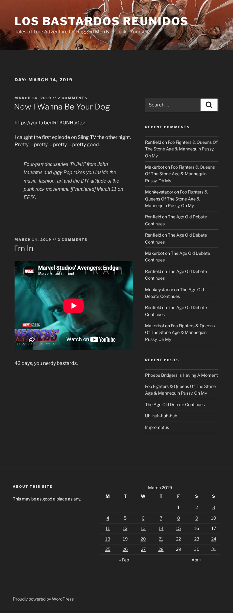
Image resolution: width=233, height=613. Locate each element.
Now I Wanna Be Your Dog (62, 106)
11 (108, 528)
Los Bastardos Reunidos (102, 21)
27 (143, 549)
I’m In (23, 248)
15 (178, 528)
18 (107, 538)
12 (125, 528)
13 (143, 528)
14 (161, 528)
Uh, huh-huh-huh (161, 415)
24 (213, 538)
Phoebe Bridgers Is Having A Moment (181, 375)
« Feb (124, 559)
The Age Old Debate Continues (175, 404)
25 (107, 549)
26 (125, 549)
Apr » (196, 559)
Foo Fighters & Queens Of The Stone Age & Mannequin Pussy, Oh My (181, 149)
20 (143, 538)
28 (161, 549)
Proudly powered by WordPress (43, 598)
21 (161, 538)
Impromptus (157, 427)
